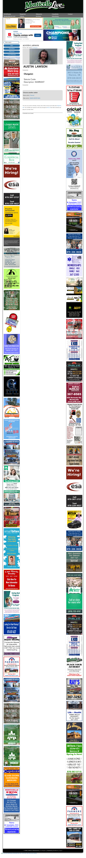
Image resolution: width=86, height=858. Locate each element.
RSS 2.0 (48, 107)
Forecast (32, 95)
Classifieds (55, 14)
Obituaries (39, 14)
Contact (70, 14)
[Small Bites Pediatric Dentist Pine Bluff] (12, 568)
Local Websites (12, 54)
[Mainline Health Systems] (62, 28)
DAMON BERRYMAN (35, 98)
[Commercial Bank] (12, 163)
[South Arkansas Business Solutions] (74, 105)
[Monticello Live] (24, 40)
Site (23, 107)
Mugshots (23, 14)
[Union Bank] (74, 360)
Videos (22, 16)
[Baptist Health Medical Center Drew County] (62, 40)
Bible (11, 45)
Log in (60, 850)
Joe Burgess (35, 47)
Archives (38, 16)
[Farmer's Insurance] (12, 676)
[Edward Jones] (24, 28)
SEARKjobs (7, 14)
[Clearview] (12, 787)
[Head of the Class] (12, 309)
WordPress (55, 850)
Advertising (55, 16)
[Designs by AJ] (12, 375)
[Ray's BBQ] (74, 699)
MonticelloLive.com (9, 16)
